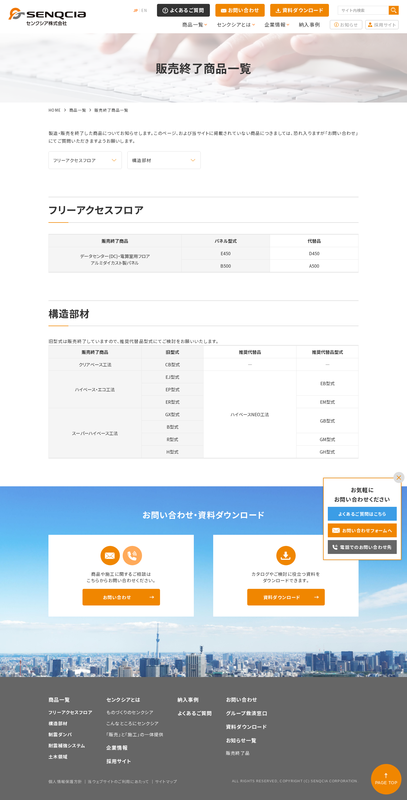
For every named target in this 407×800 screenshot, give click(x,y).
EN (144, 10)
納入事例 (188, 699)
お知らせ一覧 (241, 740)
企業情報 (117, 747)
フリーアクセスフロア (74, 160)
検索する (394, 10)
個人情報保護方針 (65, 781)
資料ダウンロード (302, 10)
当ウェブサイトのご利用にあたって (118, 781)
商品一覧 (59, 699)
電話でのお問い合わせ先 (366, 547)
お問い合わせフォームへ (367, 530)
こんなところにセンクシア (132, 723)
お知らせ (349, 24)
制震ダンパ (60, 734)
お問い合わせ (243, 10)
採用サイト (385, 24)
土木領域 (58, 756)
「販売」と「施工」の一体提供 (135, 734)
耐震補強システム (66, 745)
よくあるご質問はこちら (362, 513)
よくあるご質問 (187, 10)
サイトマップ (166, 781)
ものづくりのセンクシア (130, 712)
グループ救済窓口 (246, 713)
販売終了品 (238, 753)
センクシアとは (123, 699)
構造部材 (141, 160)
